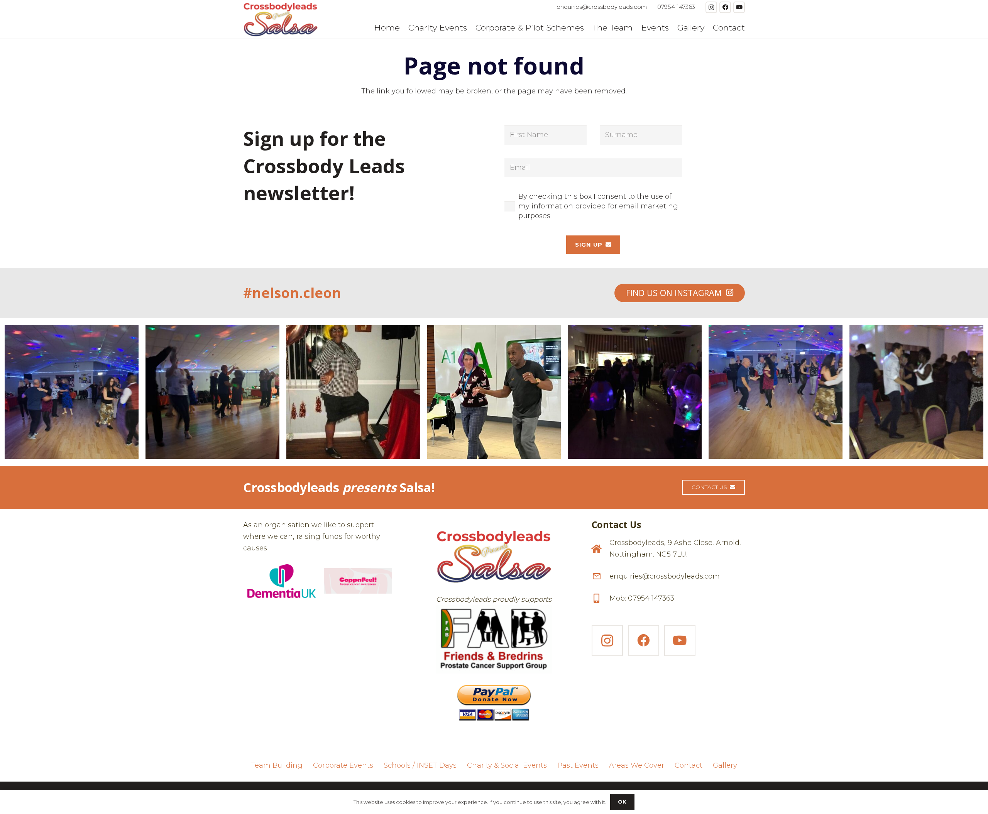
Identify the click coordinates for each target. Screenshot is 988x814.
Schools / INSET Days (420, 765)
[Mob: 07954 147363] (600, 598)
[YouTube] (739, 7)
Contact (688, 765)
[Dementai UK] (281, 581)
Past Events (578, 765)
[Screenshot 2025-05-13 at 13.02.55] (493, 639)
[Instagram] (711, 7)
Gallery (725, 765)
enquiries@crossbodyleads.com (664, 576)
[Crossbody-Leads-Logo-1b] (280, 19)
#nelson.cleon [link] (292, 292)
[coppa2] (358, 581)
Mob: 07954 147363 (641, 598)
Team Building (277, 765)
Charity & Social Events (507, 765)
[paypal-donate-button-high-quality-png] (493, 699)
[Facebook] (725, 7)
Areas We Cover (636, 765)
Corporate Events (343, 765)
